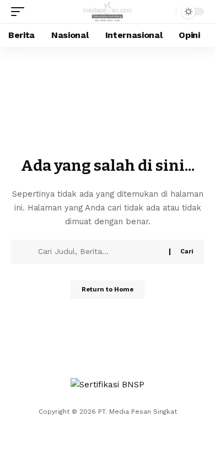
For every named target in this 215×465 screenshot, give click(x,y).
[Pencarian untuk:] (99, 252)
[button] (20, 11)
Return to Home (107, 289)
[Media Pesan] (107, 11)
